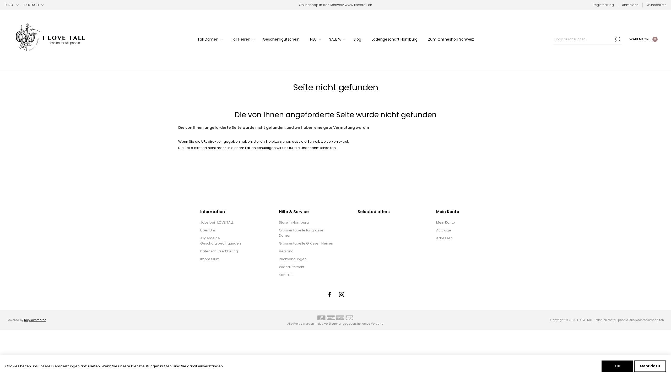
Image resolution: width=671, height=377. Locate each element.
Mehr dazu (650, 366)
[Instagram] (341, 294)
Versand (286, 251)
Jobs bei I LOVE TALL (216, 222)
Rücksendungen (293, 259)
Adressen (444, 238)
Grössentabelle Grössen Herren (306, 243)
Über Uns (208, 230)
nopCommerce (35, 320)
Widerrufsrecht (291, 266)
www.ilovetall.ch (358, 4)
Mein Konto (445, 222)
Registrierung (603, 5)
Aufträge (443, 230)
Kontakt (285, 274)
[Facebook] (329, 294)
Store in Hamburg (294, 222)
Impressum (210, 259)
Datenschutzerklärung (219, 251)
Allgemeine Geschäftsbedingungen (220, 241)
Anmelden (630, 5)
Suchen (617, 39)
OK (617, 366)
